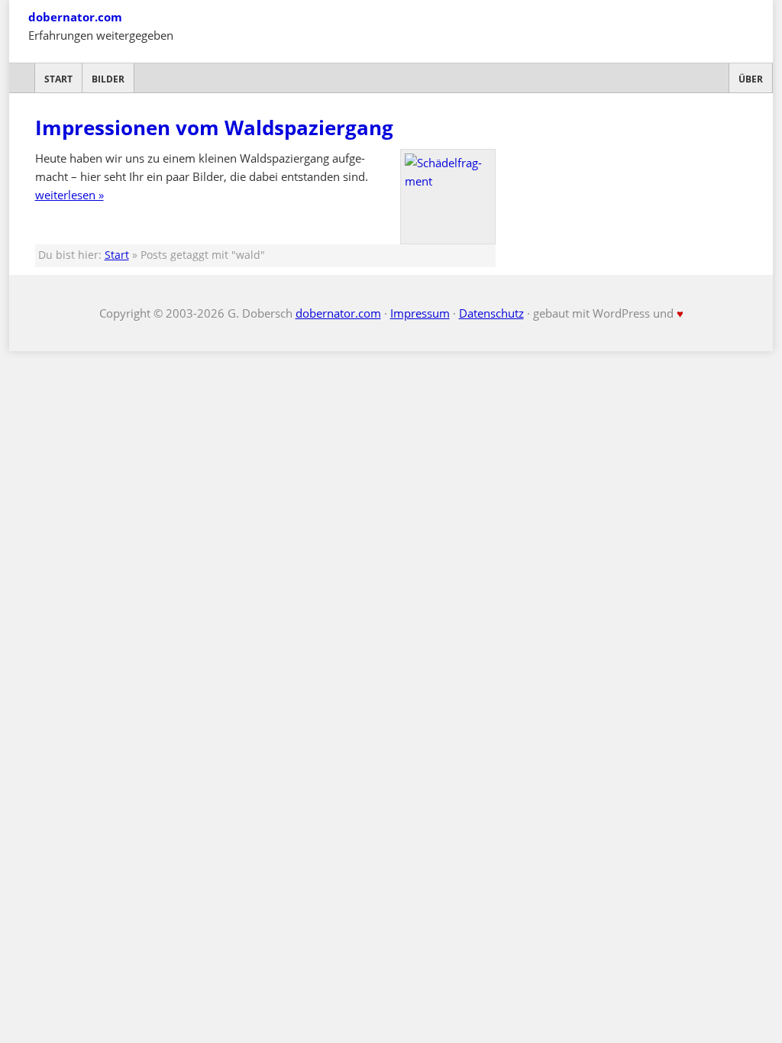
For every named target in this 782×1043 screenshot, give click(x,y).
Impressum (420, 313)
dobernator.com (75, 16)
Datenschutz (491, 313)
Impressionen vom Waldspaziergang (214, 127)
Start (58, 79)
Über (750, 79)
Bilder (108, 79)
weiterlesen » (69, 194)
